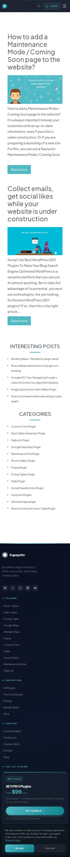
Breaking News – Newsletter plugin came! (35, 358)
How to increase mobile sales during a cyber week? (36, 399)
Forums (8, 750)
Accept (19, 848)
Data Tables (10, 612)
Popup (7, 638)
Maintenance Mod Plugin (25, 453)
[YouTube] (35, 588)
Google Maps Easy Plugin (26, 447)
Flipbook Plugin (20, 440)
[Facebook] (5, 588)
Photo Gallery (11, 606)
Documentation (12, 731)
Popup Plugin (19, 467)
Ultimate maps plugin (23, 501)
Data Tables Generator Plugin (28, 433)
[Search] (39, 6)
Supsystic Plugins (21, 494)
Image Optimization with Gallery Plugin (33, 389)
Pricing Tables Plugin (23, 474)
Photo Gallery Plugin (23, 460)
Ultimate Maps (12, 631)
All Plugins (9, 688)
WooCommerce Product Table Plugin (33, 508)
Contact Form (11, 644)
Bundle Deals (11, 707)
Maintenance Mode (15, 664)
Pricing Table (11, 619)
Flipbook (9, 670)
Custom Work (11, 744)
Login (53, 6)
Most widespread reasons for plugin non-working (35, 368)
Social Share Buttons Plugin (27, 488)
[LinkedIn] (28, 588)
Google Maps (11, 625)
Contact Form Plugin (23, 426)
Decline (50, 848)
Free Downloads (13, 694)
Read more (19, 169)
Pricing (7, 701)
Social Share (11, 657)
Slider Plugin (18, 481)
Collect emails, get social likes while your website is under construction (32, 204)
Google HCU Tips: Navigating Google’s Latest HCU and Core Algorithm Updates (34, 380)
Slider (7, 651)
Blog (6, 714)
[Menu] (64, 6)
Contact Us (10, 737)
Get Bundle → (35, 810)
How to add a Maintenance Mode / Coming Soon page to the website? (34, 52)
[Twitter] (13, 588)
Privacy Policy (12, 840)
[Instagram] (20, 588)
